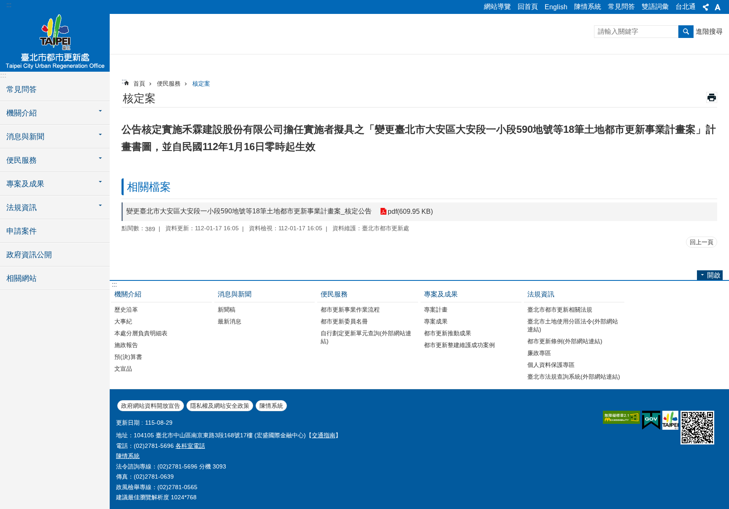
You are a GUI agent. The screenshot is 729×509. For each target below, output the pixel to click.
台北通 (685, 6)
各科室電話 (190, 445)
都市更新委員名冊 (344, 321)
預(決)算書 (128, 356)
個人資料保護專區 (551, 364)
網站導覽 (497, 6)
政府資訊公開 (29, 254)
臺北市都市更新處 (55, 42)
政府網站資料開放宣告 (150, 405)
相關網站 (21, 278)
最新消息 (229, 321)
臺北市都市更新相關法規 (559, 309)
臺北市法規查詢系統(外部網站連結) (573, 376)
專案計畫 (436, 309)
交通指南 (323, 435)
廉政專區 (539, 353)
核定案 (201, 83)
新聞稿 (226, 309)
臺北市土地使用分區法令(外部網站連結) (572, 325)
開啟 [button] (714, 275)
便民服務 (169, 83)
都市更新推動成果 (447, 333)
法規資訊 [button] (21, 207)
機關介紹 (127, 294)
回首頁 (528, 6)
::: (8, 4)
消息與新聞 (234, 294)
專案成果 (436, 321)
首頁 (139, 83)
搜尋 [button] (686, 31)
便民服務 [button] (21, 160)
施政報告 (126, 345)
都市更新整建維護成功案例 (459, 345)
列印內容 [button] (711, 97)
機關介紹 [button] (21, 113)
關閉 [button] (706, 7)
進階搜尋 (709, 31)
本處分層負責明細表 (140, 333)
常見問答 (621, 6)
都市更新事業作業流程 (350, 309)
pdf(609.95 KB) (410, 211)
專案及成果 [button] (25, 184)
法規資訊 (540, 294)
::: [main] (124, 81)
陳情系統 (587, 6)
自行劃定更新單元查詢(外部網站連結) (366, 337)
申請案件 (21, 231)
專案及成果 (441, 294)
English (556, 7)
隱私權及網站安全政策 (219, 405)
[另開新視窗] (621, 417)
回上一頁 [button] (701, 242)
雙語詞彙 (655, 6)
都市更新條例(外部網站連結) (564, 341)
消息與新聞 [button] (25, 136)
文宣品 (123, 368)
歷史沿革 (126, 309)
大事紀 (123, 321)
